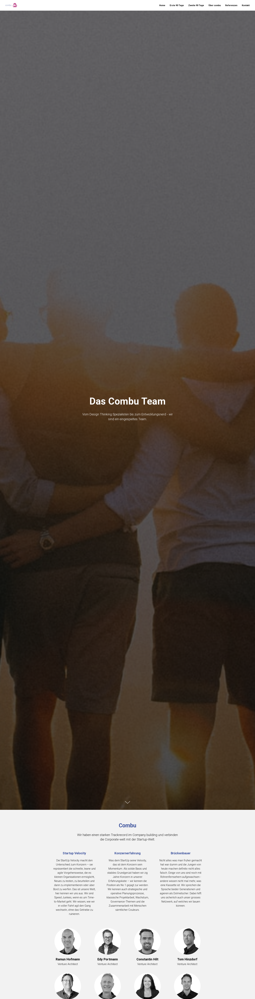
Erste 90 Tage (177, 5)
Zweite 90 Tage (196, 5)
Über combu (215, 5)
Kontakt (246, 5)
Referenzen (231, 5)
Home (162, 5)
